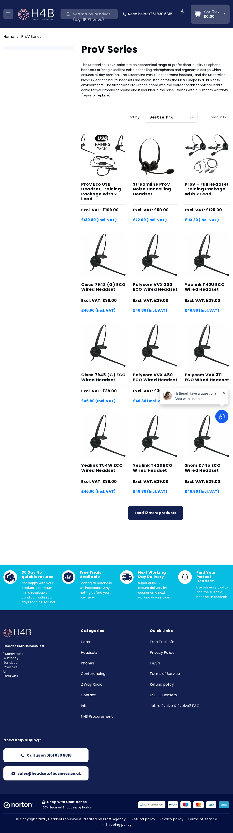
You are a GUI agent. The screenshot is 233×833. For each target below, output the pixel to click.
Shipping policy (119, 824)
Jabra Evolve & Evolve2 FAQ (175, 706)
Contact (88, 695)
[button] (8, 14)
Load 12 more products (155, 512)
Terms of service (202, 819)
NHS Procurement (97, 716)
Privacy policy (172, 819)
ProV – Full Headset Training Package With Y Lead (207, 189)
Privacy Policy (162, 652)
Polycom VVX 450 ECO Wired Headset (155, 377)
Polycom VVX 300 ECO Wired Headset (155, 287)
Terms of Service (165, 673)
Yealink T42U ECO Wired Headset (205, 287)
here (90, 597)
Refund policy (162, 684)
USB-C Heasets (163, 695)
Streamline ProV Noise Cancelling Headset (152, 189)
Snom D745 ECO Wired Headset (203, 468)
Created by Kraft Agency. (105, 819)
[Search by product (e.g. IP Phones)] (68, 14)
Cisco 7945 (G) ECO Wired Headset (103, 377)
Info (84, 706)
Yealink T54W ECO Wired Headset (102, 468)
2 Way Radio (91, 684)
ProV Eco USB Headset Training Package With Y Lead (101, 191)
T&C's (155, 663)
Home (8, 36)
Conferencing (93, 673)
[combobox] (89, 14)
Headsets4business (65, 819)
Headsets (89, 652)
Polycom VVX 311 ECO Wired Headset (207, 377)
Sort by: (134, 117)
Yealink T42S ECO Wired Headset (152, 468)
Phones (87, 663)
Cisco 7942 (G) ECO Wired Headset (103, 287)
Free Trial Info (162, 642)
